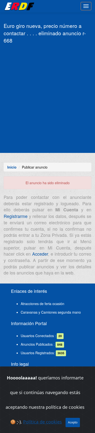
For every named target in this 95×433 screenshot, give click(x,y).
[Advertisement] (47, 98)
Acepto (72, 422)
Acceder (40, 254)
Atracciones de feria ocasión (42, 303)
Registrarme (16, 216)
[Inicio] (18, 6)
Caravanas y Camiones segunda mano (51, 312)
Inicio (12, 167)
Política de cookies (42, 422)
